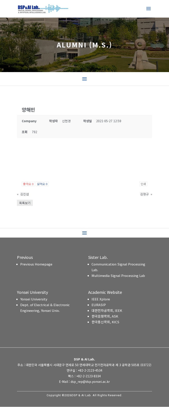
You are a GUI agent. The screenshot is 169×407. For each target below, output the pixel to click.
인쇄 (143, 184)
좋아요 (28, 184)
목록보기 (25, 203)
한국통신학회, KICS (105, 322)
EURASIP (99, 304)
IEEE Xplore (101, 299)
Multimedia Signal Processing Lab (118, 275)
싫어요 (42, 184)
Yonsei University (33, 299)
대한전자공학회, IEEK (107, 310)
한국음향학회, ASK (105, 316)
